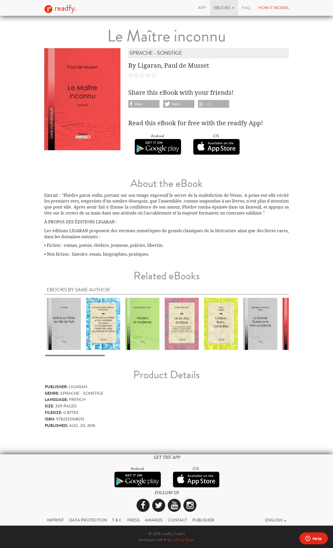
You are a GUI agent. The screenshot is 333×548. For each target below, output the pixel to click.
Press (133, 520)
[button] (224, 8)
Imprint (55, 520)
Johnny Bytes (183, 540)
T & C (117, 520)
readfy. (65, 8)
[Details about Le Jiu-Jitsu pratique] (182, 323)
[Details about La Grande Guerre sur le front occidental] (260, 323)
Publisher (203, 520)
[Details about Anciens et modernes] (142, 323)
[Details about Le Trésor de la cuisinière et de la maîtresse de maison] (103, 323)
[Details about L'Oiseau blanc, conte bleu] (221, 323)
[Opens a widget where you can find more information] (313, 538)
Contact (177, 520)
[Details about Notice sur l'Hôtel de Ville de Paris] (64, 323)
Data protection (88, 520)
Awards (154, 520)
